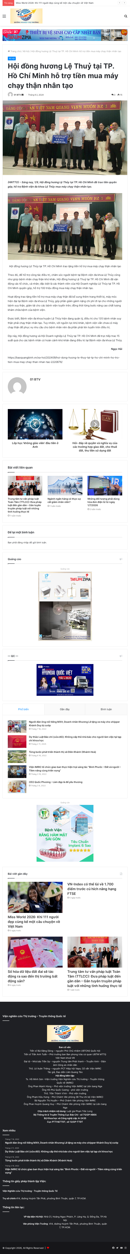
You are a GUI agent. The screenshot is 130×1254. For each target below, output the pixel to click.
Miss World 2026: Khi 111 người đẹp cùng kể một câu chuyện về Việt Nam (34, 921)
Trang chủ (15, 51)
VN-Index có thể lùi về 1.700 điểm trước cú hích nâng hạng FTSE (50, 3)
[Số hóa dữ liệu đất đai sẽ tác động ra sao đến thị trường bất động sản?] (35, 952)
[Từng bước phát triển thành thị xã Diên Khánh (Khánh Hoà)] (17, 756)
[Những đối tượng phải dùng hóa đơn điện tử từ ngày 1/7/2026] (105, 485)
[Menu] (4, 17)
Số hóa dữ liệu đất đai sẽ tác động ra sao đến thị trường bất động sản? (33, 976)
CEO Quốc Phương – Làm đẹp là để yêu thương (55, 782)
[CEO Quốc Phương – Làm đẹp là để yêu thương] (17, 786)
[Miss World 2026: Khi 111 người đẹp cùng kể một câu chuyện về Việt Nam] (35, 897)
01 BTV (17, 95)
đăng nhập (23, 542)
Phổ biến (23, 709)
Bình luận (106, 709)
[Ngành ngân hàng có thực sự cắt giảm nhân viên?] (65, 485)
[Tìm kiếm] (125, 17)
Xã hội (26, 51)
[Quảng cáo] (65, 34)
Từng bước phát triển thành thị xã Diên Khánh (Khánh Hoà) (62, 751)
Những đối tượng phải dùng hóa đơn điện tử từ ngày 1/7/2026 (104, 502)
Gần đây (65, 709)
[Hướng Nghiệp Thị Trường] (26, 16)
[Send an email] (22, 95)
